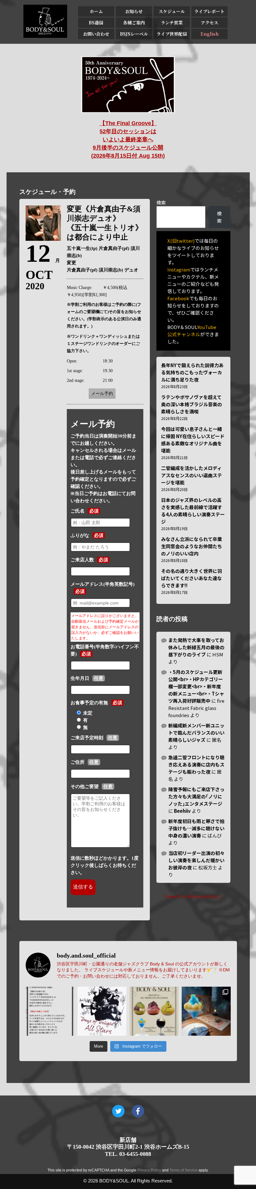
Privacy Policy (149, 1170)
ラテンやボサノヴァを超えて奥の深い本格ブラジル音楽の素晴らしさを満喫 (191, 404)
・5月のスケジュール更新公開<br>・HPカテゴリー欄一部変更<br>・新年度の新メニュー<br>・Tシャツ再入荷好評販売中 (196, 686)
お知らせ (134, 11)
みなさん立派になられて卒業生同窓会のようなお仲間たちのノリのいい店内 (191, 546)
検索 (161, 202)
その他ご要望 (85, 786)
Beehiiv (182, 810)
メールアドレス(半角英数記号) (103, 584)
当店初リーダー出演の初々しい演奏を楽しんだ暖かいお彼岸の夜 (196, 860)
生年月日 (80, 678)
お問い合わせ (96, 34)
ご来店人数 (82, 559)
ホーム (96, 11)
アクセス (209, 22)
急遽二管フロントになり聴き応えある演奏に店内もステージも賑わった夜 (196, 764)
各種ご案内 (134, 22)
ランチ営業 (172, 22)
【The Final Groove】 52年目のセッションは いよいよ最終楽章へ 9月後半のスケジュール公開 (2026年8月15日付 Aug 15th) (128, 139)
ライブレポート (209, 11)
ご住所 (78, 762)
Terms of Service (184, 1170)
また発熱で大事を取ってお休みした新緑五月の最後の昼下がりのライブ (196, 647)
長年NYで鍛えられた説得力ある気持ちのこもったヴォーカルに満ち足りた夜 (192, 372)
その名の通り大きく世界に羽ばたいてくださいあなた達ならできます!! (191, 578)
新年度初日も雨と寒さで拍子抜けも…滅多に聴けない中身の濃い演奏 (196, 828)
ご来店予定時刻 (87, 737)
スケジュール (172, 11)
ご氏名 (78, 511)
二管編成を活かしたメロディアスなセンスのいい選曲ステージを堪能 (191, 475)
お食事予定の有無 (89, 702)
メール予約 (102, 393)
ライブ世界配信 (171, 34)
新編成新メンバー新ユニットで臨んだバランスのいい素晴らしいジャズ (196, 732)
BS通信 (96, 22)
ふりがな (80, 535)
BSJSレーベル (134, 34)
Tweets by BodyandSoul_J (193, 896)
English (209, 34)
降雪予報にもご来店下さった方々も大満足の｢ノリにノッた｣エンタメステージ (196, 796)
